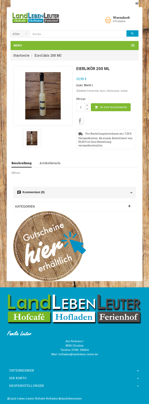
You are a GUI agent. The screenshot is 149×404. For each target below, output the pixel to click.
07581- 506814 (80, 350)
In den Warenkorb (111, 107)
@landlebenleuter (70, 398)
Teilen (80, 120)
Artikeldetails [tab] (50, 163)
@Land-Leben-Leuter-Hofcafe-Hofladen (32, 398)
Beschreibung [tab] (21, 163)
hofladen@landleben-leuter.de (78, 354)
